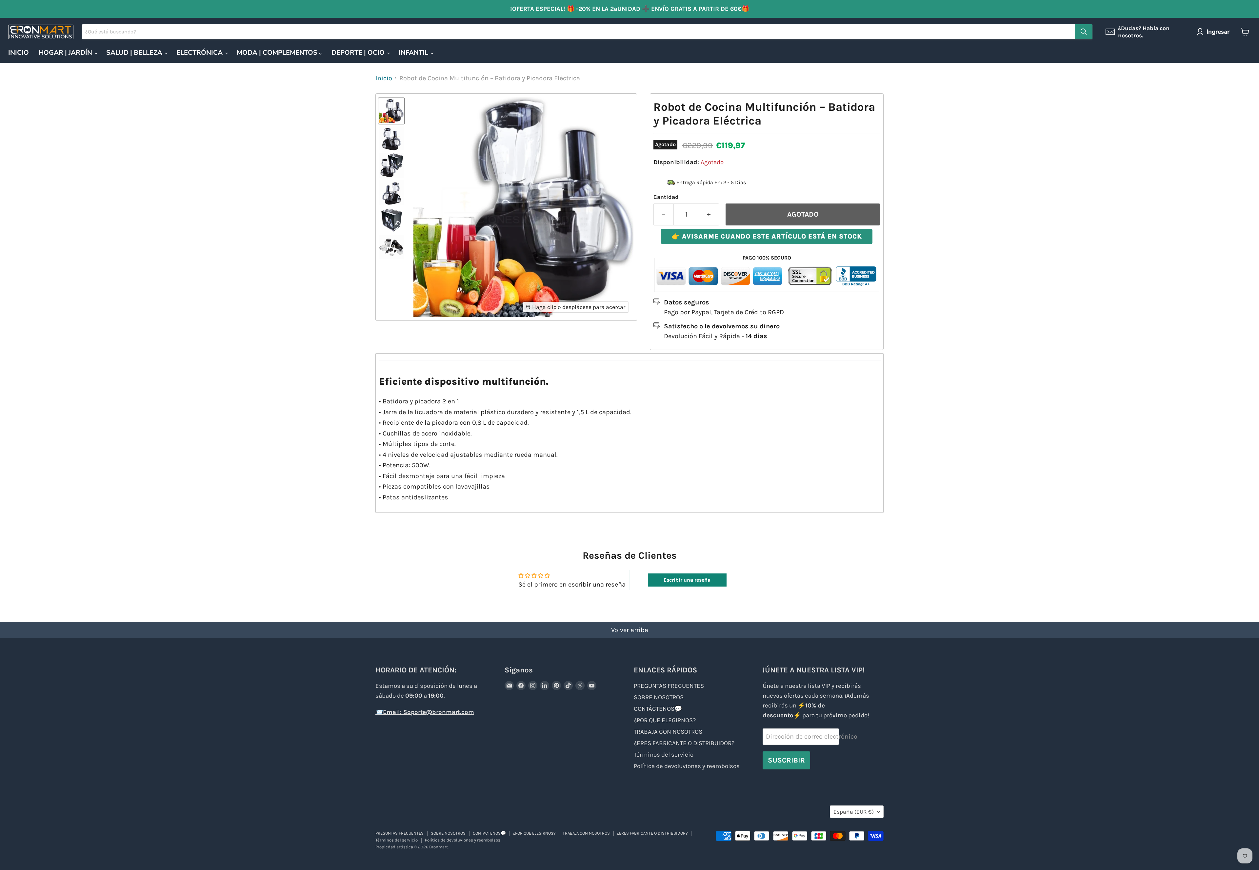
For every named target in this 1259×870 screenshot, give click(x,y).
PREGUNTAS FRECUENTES (669, 685)
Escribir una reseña (687, 580)
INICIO (18, 52)
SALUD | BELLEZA (135, 52)
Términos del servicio (663, 754)
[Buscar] (1083, 31)
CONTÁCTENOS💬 (658, 708)
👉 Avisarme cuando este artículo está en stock (766, 236)
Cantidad (666, 197)
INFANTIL (414, 52)
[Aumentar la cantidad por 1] (709, 214)
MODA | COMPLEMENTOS (278, 52)
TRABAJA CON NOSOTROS (668, 731)
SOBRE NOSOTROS (659, 697)
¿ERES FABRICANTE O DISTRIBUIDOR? (684, 743)
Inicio (383, 78)
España (853, 811)
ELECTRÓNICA (200, 52)
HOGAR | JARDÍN (66, 52)
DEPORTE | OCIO (358, 52)
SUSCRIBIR (786, 760)
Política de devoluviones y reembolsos (687, 766)
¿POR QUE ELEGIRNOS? (665, 720)
